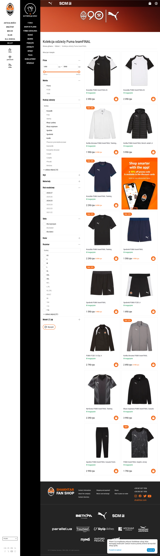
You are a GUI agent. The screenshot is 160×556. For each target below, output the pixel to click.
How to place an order (121, 494)
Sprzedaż (30, 63)
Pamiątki (30, 43)
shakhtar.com (140, 500)
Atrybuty (30, 47)
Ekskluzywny (30, 59)
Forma (30, 23)
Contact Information (84, 490)
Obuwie (30, 39)
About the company (84, 494)
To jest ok (151, 550)
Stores (116, 490)
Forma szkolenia (30, 31)
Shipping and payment (103, 490)
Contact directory (83, 497)
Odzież (30, 35)
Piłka (30, 55)
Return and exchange (102, 494)
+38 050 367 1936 (140, 492)
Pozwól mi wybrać (115, 550)
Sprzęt (30, 51)
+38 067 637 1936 (140, 488)
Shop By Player (30, 27)
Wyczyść (51, 327)
